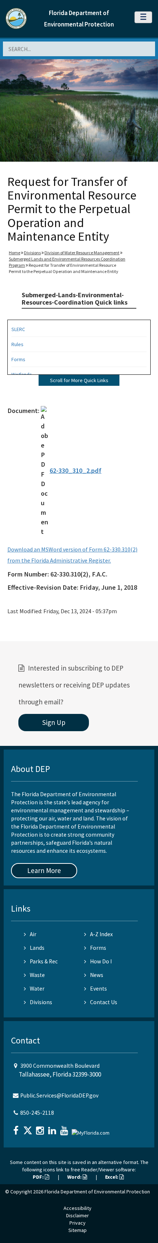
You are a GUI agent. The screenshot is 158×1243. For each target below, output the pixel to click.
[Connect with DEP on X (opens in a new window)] (28, 1128)
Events (98, 988)
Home (14, 252)
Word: (75, 1177)
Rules (17, 344)
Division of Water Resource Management (81, 252)
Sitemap (77, 1230)
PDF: (39, 1177)
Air (33, 934)
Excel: (112, 1177)
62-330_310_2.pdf (75, 470)
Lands (37, 947)
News (96, 974)
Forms (18, 359)
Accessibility (77, 1208)
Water (37, 988)
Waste (37, 974)
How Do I (101, 961)
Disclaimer (77, 1215)
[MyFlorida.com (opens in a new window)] (91, 1129)
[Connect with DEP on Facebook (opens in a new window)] (16, 1128)
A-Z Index (101, 934)
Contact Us (103, 1002)
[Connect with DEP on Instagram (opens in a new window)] (40, 1128)
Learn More (44, 870)
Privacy (77, 1222)
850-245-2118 (37, 1112)
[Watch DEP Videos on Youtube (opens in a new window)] (65, 1128)
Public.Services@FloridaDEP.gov (59, 1095)
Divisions (32, 252)
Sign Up (53, 722)
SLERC (18, 329)
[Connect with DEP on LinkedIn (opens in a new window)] (52, 1128)
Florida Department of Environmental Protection (97, 1191)
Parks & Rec (44, 961)
